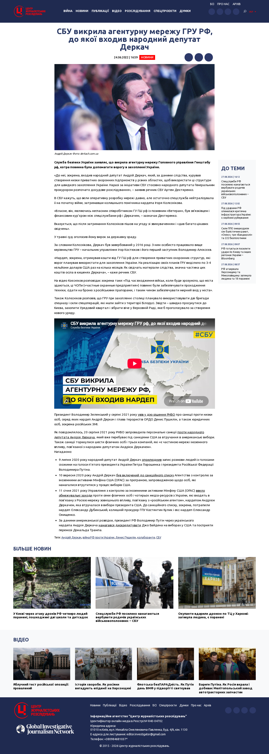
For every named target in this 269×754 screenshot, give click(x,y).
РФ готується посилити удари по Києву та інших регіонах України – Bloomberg (236, 253)
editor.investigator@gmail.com (146, 734)
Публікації (100, 11)
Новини (82, 11)
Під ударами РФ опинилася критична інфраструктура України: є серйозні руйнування (236, 213)
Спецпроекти (165, 11)
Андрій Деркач (71, 537)
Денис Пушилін (125, 537)
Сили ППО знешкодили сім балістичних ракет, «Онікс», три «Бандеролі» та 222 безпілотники (236, 233)
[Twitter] (199, 57)
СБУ (158, 537)
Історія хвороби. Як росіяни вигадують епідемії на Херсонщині (103, 686)
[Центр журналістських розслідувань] (29, 11)
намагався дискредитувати (120, 525)
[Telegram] (208, 57)
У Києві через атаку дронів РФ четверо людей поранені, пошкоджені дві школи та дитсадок (50, 615)
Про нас (223, 4)
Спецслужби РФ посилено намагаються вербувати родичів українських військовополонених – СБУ (235, 189)
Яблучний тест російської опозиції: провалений (41, 686)
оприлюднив (152, 459)
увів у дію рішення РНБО (156, 414)
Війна (68, 11)
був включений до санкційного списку (145, 475)
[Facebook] (189, 57)
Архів (237, 4)
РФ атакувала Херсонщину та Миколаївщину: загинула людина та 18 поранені (236, 274)
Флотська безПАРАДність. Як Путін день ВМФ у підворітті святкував (165, 686)
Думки (185, 11)
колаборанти (146, 537)
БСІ (212, 4)
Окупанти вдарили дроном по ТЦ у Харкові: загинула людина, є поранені (213, 615)
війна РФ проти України (98, 537)
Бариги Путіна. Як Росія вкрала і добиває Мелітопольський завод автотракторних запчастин (225, 688)
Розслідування (137, 11)
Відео (117, 11)
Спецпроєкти (168, 705)
